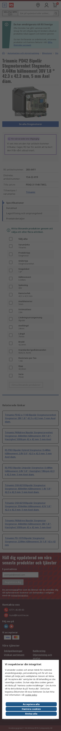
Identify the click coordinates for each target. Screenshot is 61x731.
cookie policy (31, 695)
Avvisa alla (31, 713)
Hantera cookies (31, 709)
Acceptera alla (31, 704)
